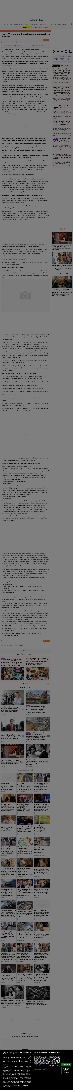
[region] (36, 1070)
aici (12, 1078)
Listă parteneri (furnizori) (39, 1069)
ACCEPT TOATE (66, 1064)
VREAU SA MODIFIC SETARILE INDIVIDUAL (66, 1070)
